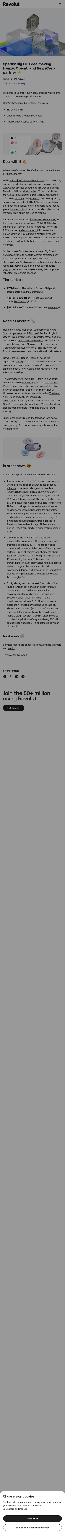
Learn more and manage (15, 1509)
